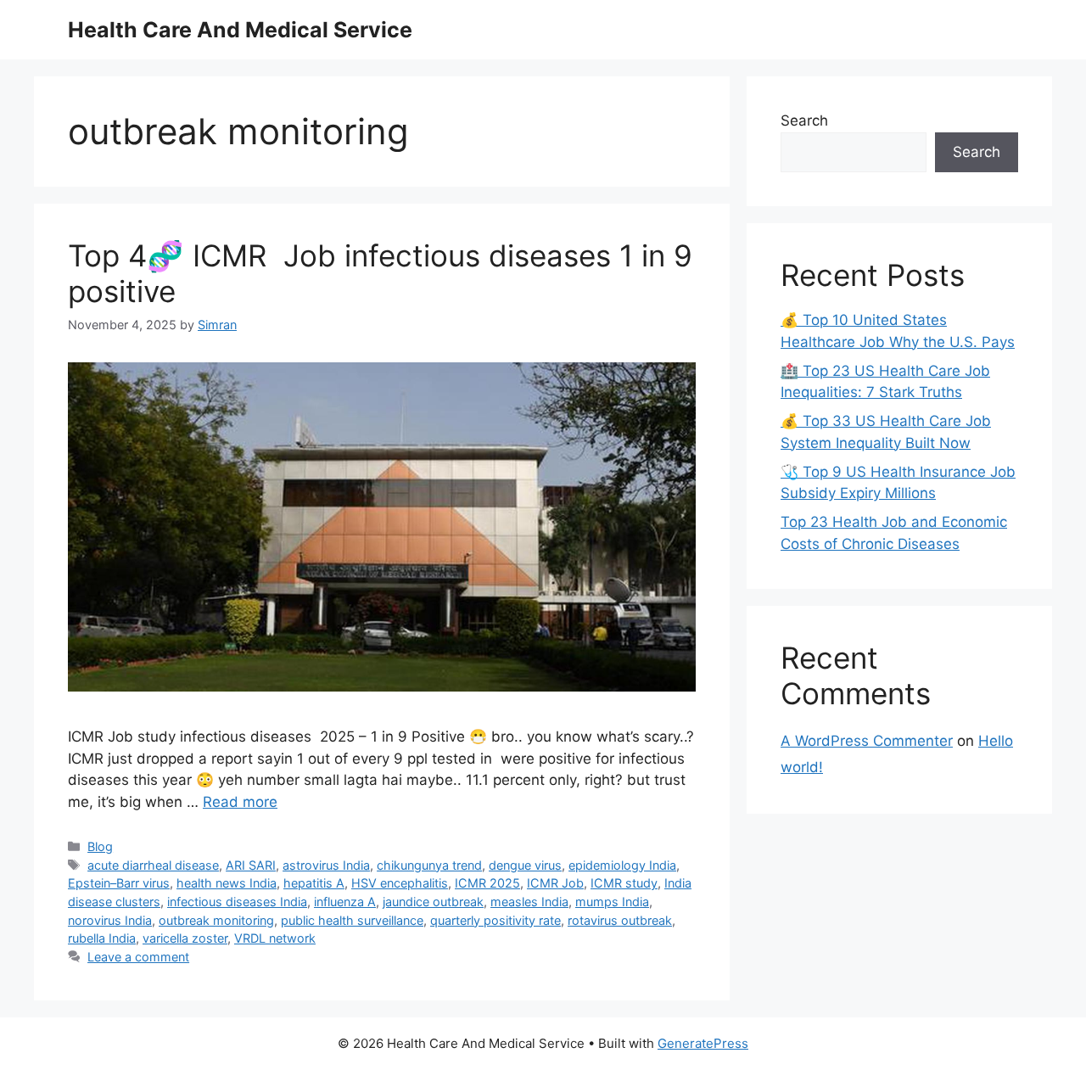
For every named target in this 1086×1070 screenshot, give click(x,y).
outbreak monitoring (216, 920)
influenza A (345, 901)
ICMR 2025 (487, 883)
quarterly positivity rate (495, 920)
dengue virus (525, 865)
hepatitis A (313, 883)
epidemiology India (622, 865)
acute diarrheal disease (153, 865)
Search (804, 120)
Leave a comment (138, 957)
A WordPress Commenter (867, 740)
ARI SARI (251, 865)
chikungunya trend (429, 865)
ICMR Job (555, 883)
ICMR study (624, 883)
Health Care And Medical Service (240, 29)
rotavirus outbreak (620, 920)
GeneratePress (703, 1043)
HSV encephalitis (399, 883)
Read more (240, 801)
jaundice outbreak (433, 901)
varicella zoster (185, 938)
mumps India (612, 901)
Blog (100, 846)
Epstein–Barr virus (119, 883)
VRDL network (275, 938)
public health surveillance (352, 920)
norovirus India (110, 920)
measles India (529, 901)
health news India (226, 883)
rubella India (102, 938)
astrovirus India (326, 865)
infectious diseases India (237, 901)
